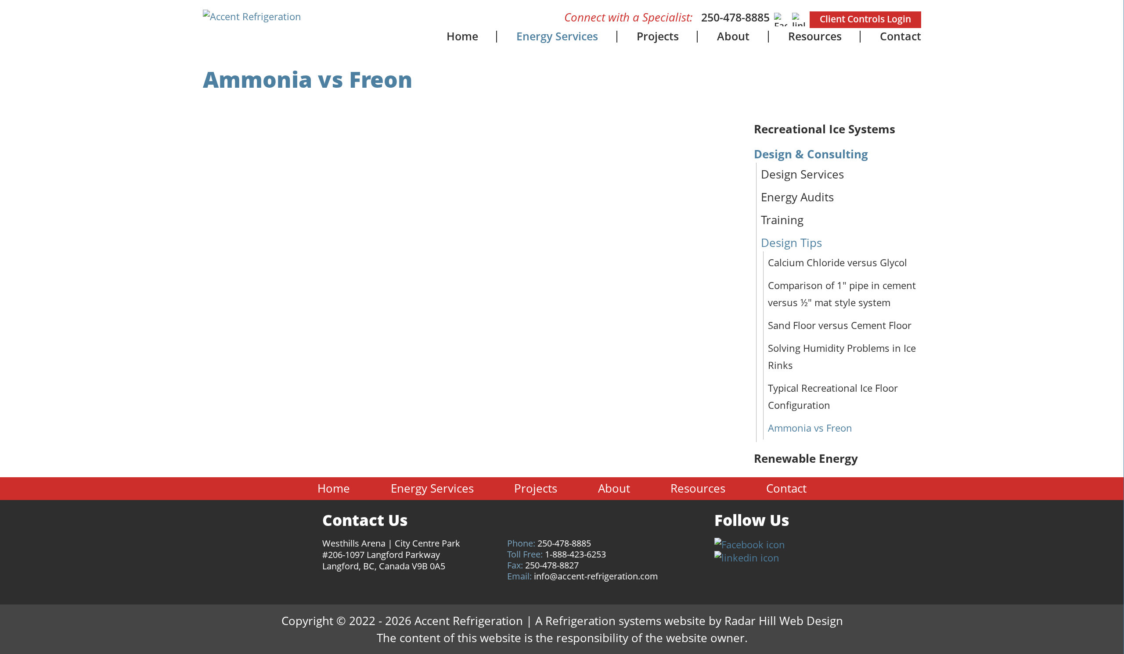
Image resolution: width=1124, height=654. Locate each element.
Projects (658, 36)
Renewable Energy (806, 458)
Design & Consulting (811, 154)
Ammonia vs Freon (810, 427)
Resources (815, 36)
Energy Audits (797, 197)
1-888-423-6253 (575, 554)
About (733, 36)
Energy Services (557, 36)
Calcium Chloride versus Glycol (837, 262)
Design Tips (791, 242)
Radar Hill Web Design (783, 621)
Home (462, 36)
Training (782, 220)
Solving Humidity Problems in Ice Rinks (842, 356)
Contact (900, 36)
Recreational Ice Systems (824, 129)
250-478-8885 (735, 17)
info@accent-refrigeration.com (596, 576)
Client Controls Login (865, 19)
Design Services (802, 174)
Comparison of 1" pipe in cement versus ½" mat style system (842, 294)
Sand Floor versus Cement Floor (839, 325)
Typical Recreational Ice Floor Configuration (833, 396)
